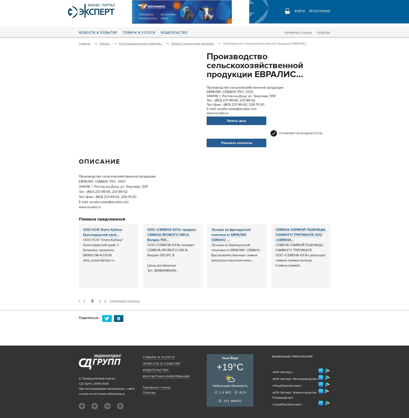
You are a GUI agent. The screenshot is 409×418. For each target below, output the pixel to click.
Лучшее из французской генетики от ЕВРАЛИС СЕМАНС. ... (231, 235)
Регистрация (319, 11)
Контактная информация (166, 376)
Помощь (323, 33)
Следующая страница (125, 301)
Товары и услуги (139, 32)
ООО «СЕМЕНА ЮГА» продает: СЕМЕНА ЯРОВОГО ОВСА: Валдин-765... (171, 235)
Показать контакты (236, 143)
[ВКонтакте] (120, 318)
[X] (108, 318)
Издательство (174, 32)
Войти (300, 11)
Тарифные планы (298, 33)
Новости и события (98, 32)
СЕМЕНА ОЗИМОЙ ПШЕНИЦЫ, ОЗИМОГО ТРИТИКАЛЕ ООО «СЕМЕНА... (300, 235)
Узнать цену (236, 121)
